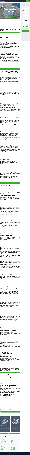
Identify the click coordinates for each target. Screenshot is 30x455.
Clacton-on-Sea (13, 448)
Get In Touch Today (10, 32)
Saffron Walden (13, 447)
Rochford (2, 450)
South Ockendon (3, 446)
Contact (28, 1)
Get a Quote (9, 15)
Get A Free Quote (10, 433)
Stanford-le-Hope (16, 409)
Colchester (12, 446)
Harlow (11, 443)
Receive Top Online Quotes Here (10, 411)
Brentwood (7, 409)
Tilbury (2, 449)
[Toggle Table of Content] (7, 35)
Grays (2, 448)
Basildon (1, 409)
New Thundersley (11, 409)
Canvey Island (3, 447)
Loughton (12, 440)
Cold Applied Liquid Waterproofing (5, 20)
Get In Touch (25, 31)
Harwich (12, 450)
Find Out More (10, 372)
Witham (12, 441)
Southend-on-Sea (13, 439)
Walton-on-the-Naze (13, 449)
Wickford (4, 409)
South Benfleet (3, 443)
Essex (11, 442)
